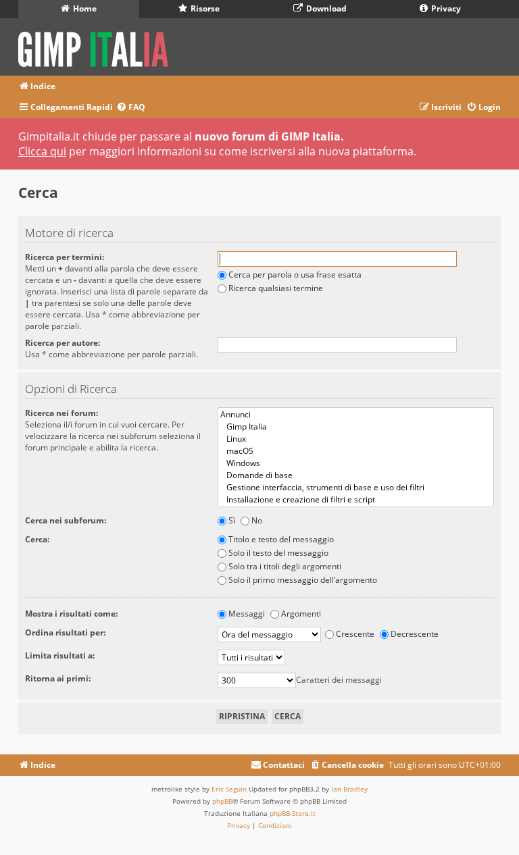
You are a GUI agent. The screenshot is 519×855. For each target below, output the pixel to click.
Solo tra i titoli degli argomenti (284, 566)
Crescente (355, 634)
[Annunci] (356, 415)
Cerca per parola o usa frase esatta (295, 274)
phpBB (222, 801)
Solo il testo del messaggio (278, 553)
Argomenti (301, 613)
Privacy (445, 8)
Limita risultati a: (60, 655)
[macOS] (356, 451)
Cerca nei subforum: (65, 520)
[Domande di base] (356, 475)
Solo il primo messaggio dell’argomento (302, 580)
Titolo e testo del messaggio (281, 539)
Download (325, 8)
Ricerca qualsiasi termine (275, 288)
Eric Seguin (229, 789)
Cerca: (37, 539)
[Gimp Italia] (356, 427)
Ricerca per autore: (62, 342)
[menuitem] (130, 108)
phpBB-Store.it (293, 813)
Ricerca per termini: (64, 257)
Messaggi (246, 613)
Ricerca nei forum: (61, 413)
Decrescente (415, 634)
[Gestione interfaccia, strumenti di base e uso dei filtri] (356, 488)
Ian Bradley (349, 789)
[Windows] (356, 463)
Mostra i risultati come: (71, 613)
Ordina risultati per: (65, 632)
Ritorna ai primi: (58, 678)
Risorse (204, 8)
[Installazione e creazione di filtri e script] (356, 500)
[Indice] (97, 47)
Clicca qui (42, 151)
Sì (231, 520)
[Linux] (356, 439)
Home (84, 8)
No (256, 520)
